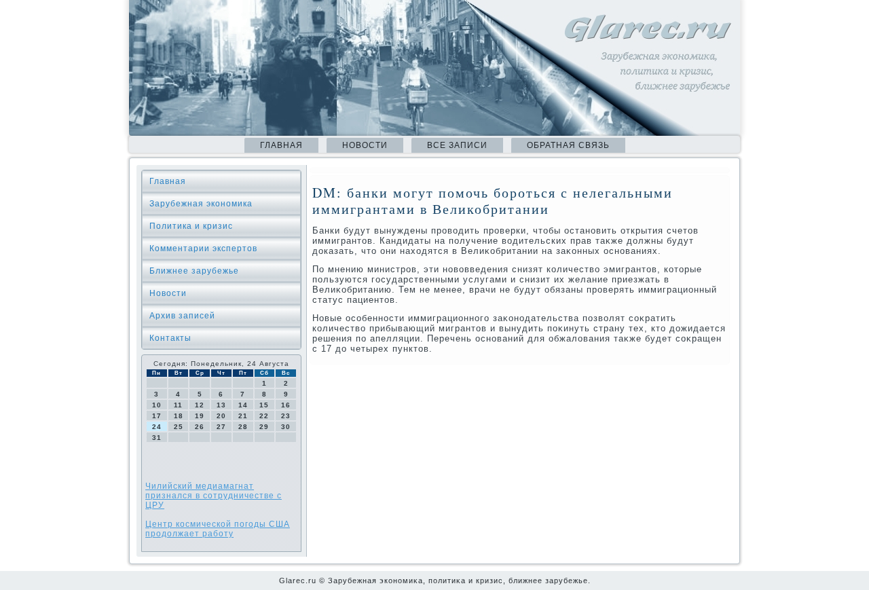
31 (157, 437)
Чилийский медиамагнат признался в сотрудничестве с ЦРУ (213, 495)
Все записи (457, 145)
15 (264, 405)
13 (221, 405)
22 (264, 416)
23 (286, 416)
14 (243, 405)
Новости (365, 145)
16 (286, 405)
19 (199, 416)
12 (199, 405)
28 (243, 426)
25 (178, 426)
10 (157, 405)
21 (243, 416)
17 (157, 416)
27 (221, 426)
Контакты (170, 338)
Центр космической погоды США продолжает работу (217, 528)
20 (221, 416)
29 (264, 426)
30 (286, 426)
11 (178, 405)
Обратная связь (568, 145)
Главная (281, 145)
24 (157, 426)
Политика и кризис (191, 226)
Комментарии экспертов (203, 248)
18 (178, 416)
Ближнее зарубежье (194, 271)
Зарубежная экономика (201, 203)
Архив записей (182, 315)
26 (199, 426)
